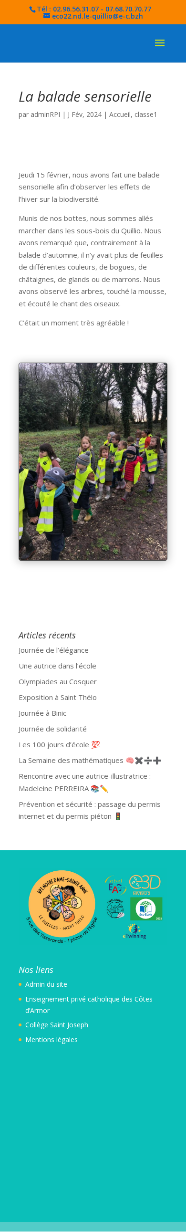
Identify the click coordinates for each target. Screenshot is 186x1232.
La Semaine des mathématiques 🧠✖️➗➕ (90, 760)
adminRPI (45, 114)
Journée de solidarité (53, 728)
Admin (35, 984)
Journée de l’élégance (54, 650)
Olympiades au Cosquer (58, 681)
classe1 (145, 114)
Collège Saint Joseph (56, 1024)
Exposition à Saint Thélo (58, 697)
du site (56, 984)
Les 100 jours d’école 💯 (59, 744)
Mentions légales (51, 1039)
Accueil (120, 114)
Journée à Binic (42, 713)
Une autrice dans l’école (57, 665)
